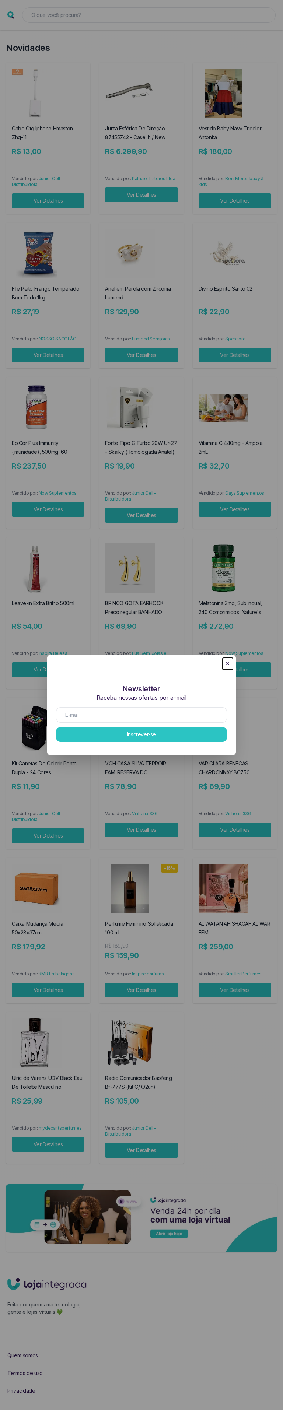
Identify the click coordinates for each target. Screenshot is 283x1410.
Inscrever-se (141, 734)
